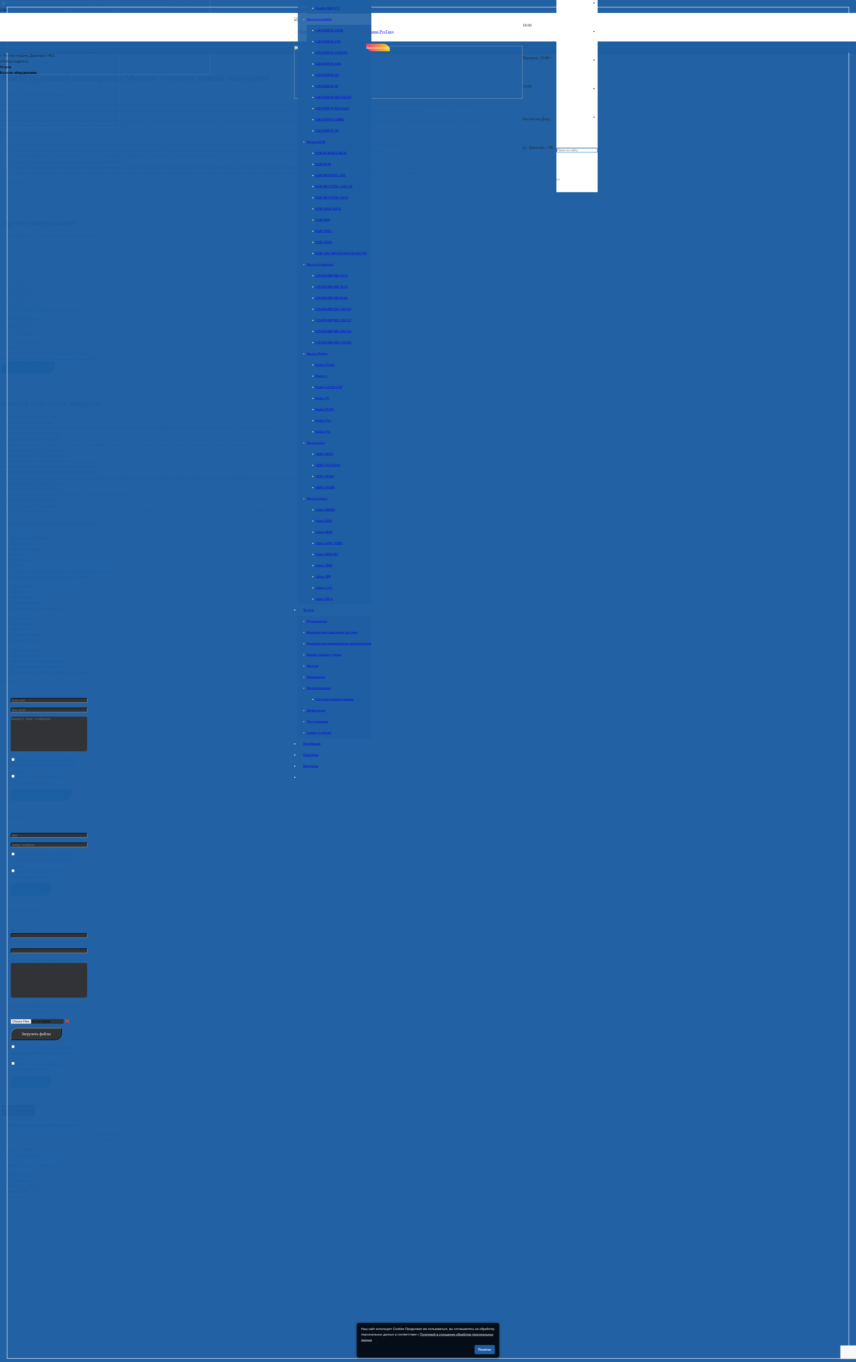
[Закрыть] (558, 179)
